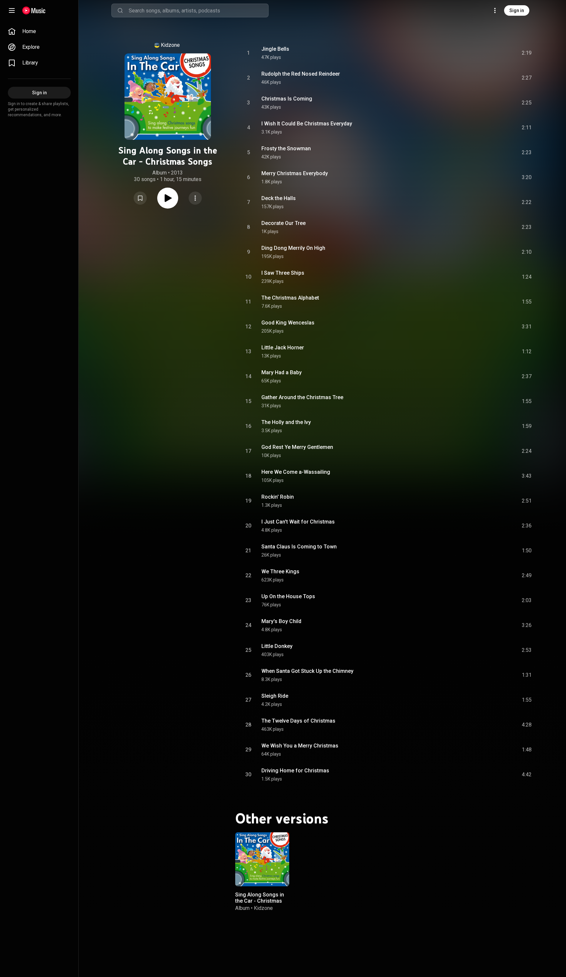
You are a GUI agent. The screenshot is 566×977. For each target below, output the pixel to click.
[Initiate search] (120, 10)
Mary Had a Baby (281, 372)
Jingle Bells (275, 49)
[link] (39, 31)
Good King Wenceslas (287, 323)
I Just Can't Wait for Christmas (298, 522)
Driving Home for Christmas (295, 770)
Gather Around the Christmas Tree (302, 397)
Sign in (516, 10)
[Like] (477, 53)
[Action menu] (195, 198)
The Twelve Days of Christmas (298, 721)
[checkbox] (527, 53)
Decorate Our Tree (283, 223)
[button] (140, 198)
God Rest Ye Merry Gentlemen (297, 447)
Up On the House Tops (288, 596)
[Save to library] (140, 198)
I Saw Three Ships (282, 273)
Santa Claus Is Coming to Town (299, 547)
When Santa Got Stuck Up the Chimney (307, 671)
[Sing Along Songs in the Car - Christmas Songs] (262, 859)
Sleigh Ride (274, 696)
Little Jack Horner (282, 347)
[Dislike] (490, 53)
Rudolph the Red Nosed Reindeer (300, 74)
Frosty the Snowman (286, 148)
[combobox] (198, 10)
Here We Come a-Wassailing (295, 472)
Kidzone (170, 45)
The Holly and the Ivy (286, 422)
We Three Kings (280, 571)
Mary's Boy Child (281, 621)
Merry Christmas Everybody (294, 173)
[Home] (34, 10)
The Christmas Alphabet (290, 298)
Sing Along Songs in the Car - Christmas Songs (259, 901)
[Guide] (12, 10)
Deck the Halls (278, 198)
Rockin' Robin (277, 497)
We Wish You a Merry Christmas (299, 746)
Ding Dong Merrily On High (293, 248)
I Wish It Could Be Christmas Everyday (306, 123)
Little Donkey (276, 646)
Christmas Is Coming (286, 99)
